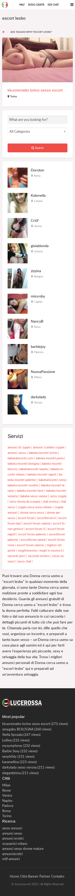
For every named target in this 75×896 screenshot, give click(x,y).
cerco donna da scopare (24, 501)
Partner (44, 876)
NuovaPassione (43, 372)
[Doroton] (18, 177)
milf (22, 5)
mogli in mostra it (50, 550)
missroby (38, 296)
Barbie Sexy (11, 751)
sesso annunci (12, 828)
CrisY (35, 221)
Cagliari (38, 302)
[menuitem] (22, 5)
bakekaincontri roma (52, 480)
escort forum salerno (30, 545)
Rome (6, 790)
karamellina (10, 762)
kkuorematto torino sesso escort (35, 90)
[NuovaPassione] (18, 379)
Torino (13, 96)
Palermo (38, 352)
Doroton (37, 170)
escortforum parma (33, 539)
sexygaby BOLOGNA (17, 729)
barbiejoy (38, 347)
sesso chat (24, 561)
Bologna (38, 276)
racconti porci (16, 556)
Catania (38, 201)
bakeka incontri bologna (23, 463)
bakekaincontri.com (20, 458)
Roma (37, 176)
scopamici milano (14, 843)
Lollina (7, 740)
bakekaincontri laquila (33, 469)
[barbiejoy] (18, 354)
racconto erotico (39, 556)
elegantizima (11, 773)
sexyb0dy (9, 756)
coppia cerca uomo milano (35, 507)
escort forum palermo (32, 534)
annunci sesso (17, 452)
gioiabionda (40, 246)
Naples (7, 800)
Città (23, 876)
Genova (38, 251)
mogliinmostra (27, 550)
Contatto (57, 876)
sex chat (53, 5)
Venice (7, 795)
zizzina (36, 271)
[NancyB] (18, 329)
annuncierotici (12, 854)
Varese (38, 226)
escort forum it (35, 528)
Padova (7, 805)
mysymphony (12, 745)
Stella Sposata (12, 734)
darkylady (38, 397)
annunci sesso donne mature (23, 848)
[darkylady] (18, 404)
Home (14, 876)
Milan (6, 785)
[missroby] (18, 303)
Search (39, 148)
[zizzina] (18, 278)
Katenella (38, 196)
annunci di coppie (19, 447)
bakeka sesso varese (33, 496)
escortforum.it (46, 518)
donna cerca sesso (32, 512)
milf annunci (11, 859)
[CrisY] (18, 228)
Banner (33, 876)
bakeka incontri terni (30, 490)
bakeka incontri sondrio (23, 485)
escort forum (26, 518)
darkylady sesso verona (19, 767)
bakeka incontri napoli (41, 474)
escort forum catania (37, 523)
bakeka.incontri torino (43, 452)
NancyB (37, 321)
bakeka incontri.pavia (49, 458)
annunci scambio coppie (48, 447)
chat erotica (50, 501)
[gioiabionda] (18, 253)
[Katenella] (18, 203)
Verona (38, 402)
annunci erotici (13, 838)
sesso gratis (36, 5)
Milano (38, 377)
